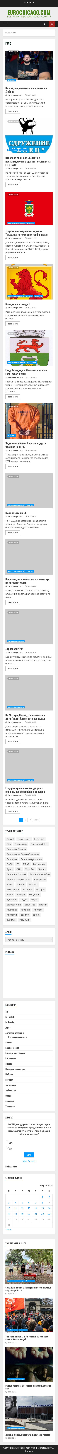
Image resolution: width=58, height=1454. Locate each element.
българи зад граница (16, 223)
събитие (11, 919)
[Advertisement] (25, 977)
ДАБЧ (10, 864)
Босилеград (21, 844)
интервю (27, 889)
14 (36, 1208)
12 (22, 1208)
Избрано (11, 80)
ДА (10, 1142)
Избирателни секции (15, 1069)
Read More (13, 111)
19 (22, 1213)
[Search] (44, 23)
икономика (13, 889)
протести (12, 914)
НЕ (10, 1149)
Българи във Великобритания (23, 854)
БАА (9, 844)
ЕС (18, 864)
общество (30, 904)
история (29, 296)
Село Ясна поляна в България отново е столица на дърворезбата (29, 1266)
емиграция (40, 879)
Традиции (10, 1106)
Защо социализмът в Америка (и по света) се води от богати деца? (29, 1315)
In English (39, 839)
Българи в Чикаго (16, 849)
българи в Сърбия (16, 874)
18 (15, 1213)
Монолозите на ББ (29, 490)
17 (9, 1213)
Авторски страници (16, 296)
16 (49, 1208)
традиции (24, 919)
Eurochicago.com (29, 12)
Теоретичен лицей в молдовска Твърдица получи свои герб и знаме (29, 209)
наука (34, 899)
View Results (29, 1161)
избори (21, 884)
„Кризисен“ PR (29, 626)
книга (10, 894)
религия (25, 914)
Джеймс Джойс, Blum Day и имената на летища (29, 1413)
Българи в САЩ (39, 844)
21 (36, 1213)
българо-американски (18, 879)
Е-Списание (12, 150)
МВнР (26, 864)
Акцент (8, 1042)
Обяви (8, 1095)
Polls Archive (11, 1166)
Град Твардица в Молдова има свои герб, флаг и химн (29, 348)
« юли (8, 1229)
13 (29, 1208)
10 (9, 1208)
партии (43, 904)
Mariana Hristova (15, 377)
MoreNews (43, 1447)
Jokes (8, 1027)
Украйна (29, 869)
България (12, 859)
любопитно (10, 1090)
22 (42, 1213)
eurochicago (24, 839)
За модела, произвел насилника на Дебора (29, 66)
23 (49, 1213)
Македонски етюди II (29, 282)
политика (23, 150)
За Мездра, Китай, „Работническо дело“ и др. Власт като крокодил (29, 692)
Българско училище (31, 859)
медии (24, 899)
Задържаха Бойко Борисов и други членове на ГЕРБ (29, 421)
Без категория (12, 1047)
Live (52, 24)
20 (29, 1213)
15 (42, 1208)
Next (36, 819)
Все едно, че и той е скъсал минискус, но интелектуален (29, 557)
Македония (39, 864)
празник (25, 909)
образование (14, 904)
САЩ (18, 869)
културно (12, 899)
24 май (10, 839)
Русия (10, 869)
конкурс (21, 894)
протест (38, 909)
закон (10, 884)
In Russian (10, 1022)
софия (36, 914)
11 (15, 1208)
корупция (34, 894)
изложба (32, 884)
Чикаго (42, 869)
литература (10, 1085)
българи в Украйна (40, 874)
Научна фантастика (17, 1037)
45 (6, 1011)
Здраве (8, 1063)
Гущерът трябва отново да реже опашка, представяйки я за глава (29, 765)
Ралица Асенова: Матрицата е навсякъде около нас (29, 1364)
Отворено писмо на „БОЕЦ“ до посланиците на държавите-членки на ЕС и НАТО (29, 135)
